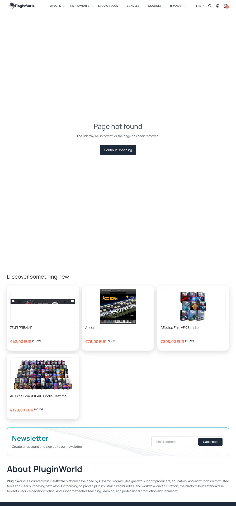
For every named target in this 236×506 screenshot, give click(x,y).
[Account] (217, 6)
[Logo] (21, 6)
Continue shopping (118, 150)
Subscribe (210, 442)
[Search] (210, 6)
